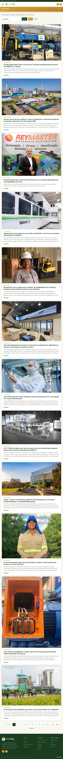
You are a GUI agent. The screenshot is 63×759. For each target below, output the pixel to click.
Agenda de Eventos (41, 742)
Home (25, 740)
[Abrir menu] (2, 4)
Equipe (52, 742)
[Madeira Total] (10, 4)
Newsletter (39, 744)
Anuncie (39, 749)
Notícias (6, 10)
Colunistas (26, 746)
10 (46, 724)
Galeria (36, 19)
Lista (30, 19)
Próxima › (31, 728)
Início (2, 10)
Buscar (24, 19)
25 (52, 724)
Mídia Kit (39, 746)
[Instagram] (61, 4)
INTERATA (59, 757)
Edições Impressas (28, 744)
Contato (52, 746)
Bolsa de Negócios (41, 740)
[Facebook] (58, 4)
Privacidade (53, 744)
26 (57, 724)
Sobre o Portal (54, 740)
